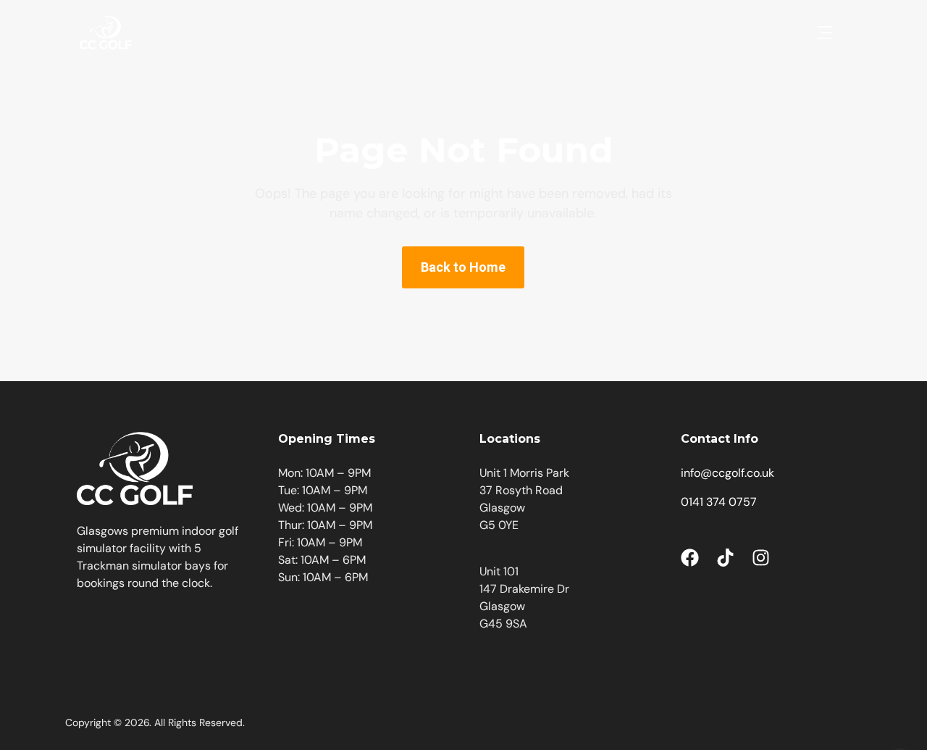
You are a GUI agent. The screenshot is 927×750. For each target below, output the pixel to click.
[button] (825, 32)
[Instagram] (761, 558)
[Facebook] (690, 558)
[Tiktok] (725, 558)
